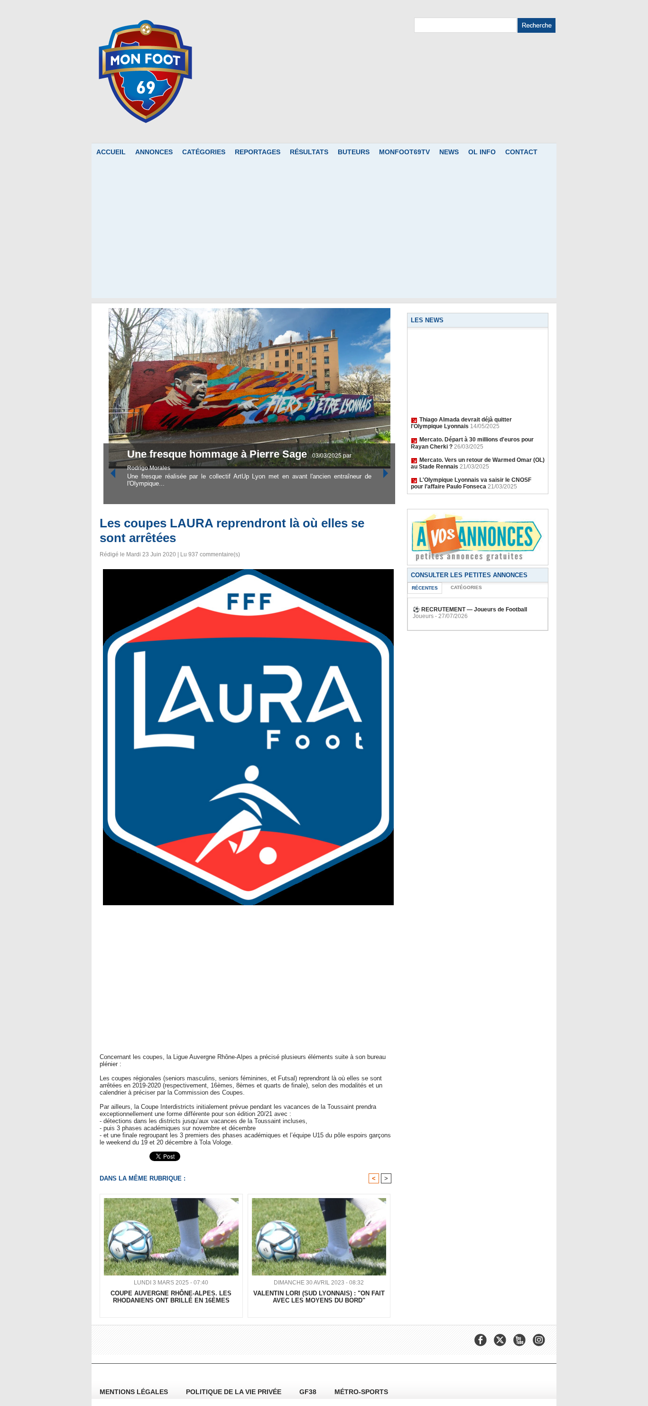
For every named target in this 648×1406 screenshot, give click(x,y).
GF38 (308, 1392)
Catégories (203, 152)
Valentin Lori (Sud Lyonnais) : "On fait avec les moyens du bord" (319, 1297)
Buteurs (354, 152)
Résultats (309, 152)
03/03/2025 (246, 468)
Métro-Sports (361, 1392)
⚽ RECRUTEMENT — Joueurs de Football (470, 609)
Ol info (482, 152)
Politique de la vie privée (234, 1392)
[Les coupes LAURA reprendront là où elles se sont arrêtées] (248, 572)
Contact (521, 152)
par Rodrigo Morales (288, 468)
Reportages (257, 152)
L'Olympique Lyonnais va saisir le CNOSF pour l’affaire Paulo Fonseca (471, 475)
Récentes (425, 588)
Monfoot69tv (404, 152)
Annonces (154, 152)
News (449, 152)
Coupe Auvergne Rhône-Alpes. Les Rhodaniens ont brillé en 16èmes (171, 1297)
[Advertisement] (324, 231)
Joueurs (423, 616)
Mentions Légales (135, 1392)
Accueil (111, 152)
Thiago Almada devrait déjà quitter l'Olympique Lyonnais (461, 415)
